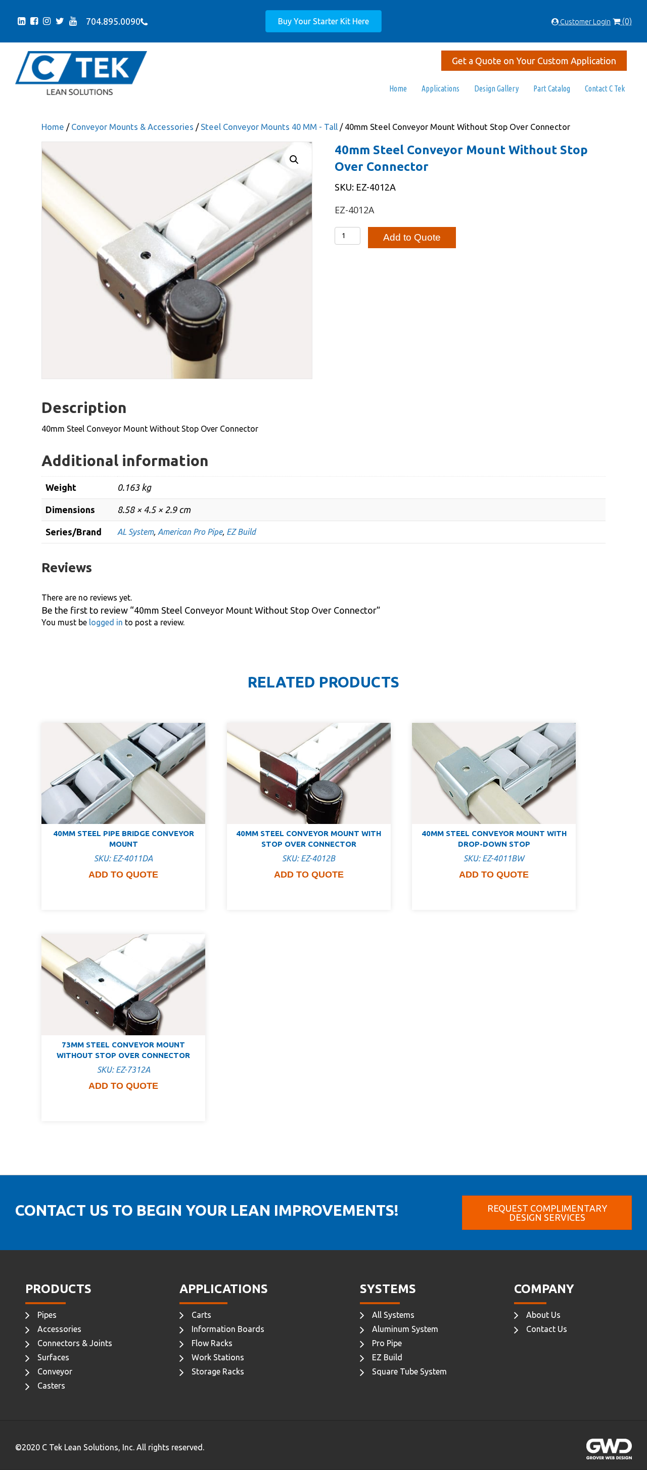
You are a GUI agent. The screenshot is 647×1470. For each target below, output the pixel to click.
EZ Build (241, 531)
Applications (440, 88)
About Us (543, 1314)
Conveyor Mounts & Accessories (132, 126)
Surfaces (53, 1357)
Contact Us (546, 1329)
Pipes (47, 1314)
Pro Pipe (387, 1343)
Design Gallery (496, 88)
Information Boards (228, 1329)
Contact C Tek (605, 88)
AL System (135, 531)
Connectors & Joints (74, 1343)
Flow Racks (212, 1343)
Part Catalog (551, 88)
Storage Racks (218, 1371)
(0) (626, 21)
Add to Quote (412, 237)
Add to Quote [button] (123, 874)
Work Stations (218, 1357)
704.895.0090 (111, 21)
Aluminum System (405, 1329)
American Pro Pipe (190, 531)
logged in (106, 622)
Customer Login (585, 22)
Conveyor (54, 1371)
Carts (201, 1314)
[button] (294, 160)
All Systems (393, 1314)
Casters (51, 1385)
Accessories (59, 1329)
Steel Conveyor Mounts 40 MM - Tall (269, 126)
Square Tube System (409, 1371)
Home (398, 88)
